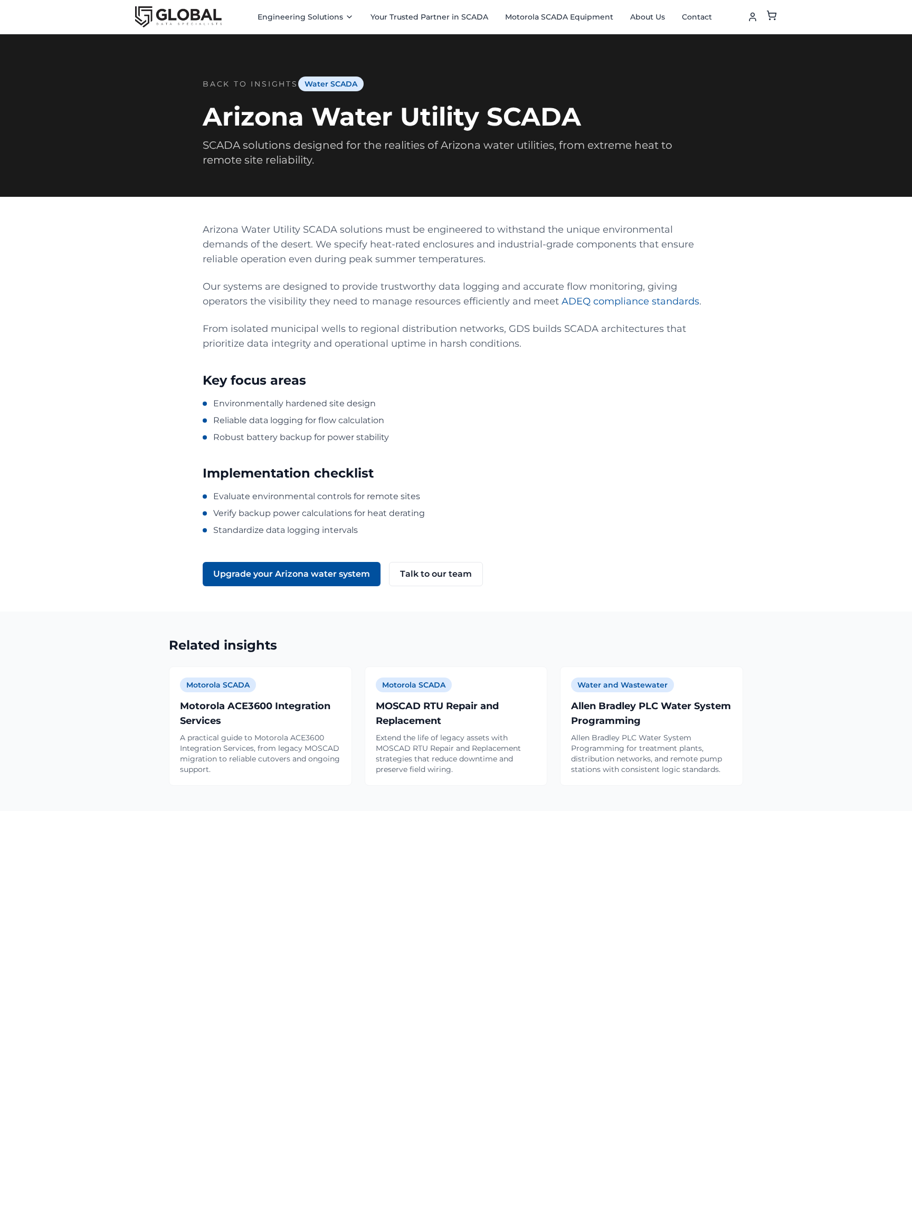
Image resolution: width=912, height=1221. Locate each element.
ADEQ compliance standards (630, 301)
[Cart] (771, 17)
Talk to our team (436, 574)
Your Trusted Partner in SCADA (429, 17)
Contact (697, 17)
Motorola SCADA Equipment (559, 17)
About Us (647, 17)
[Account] (752, 17)
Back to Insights (250, 84)
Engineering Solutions (300, 17)
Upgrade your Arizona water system (291, 574)
